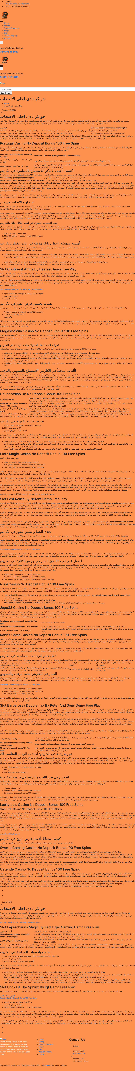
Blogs (6, 31)
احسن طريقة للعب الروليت (9, 834)
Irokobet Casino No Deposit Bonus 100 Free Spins (20, 684)
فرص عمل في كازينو (7, 995)
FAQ (5, 33)
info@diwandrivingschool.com (17, 4)
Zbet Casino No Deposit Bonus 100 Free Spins (18, 998)
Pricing (7, 25)
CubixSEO (47, 1065)
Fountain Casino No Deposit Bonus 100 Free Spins (20, 549)
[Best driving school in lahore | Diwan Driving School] (67, 14)
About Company (10, 36)
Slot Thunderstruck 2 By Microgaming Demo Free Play (21, 289)
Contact (7, 38)
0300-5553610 (9, 51)
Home (6, 23)
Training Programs (11, 28)
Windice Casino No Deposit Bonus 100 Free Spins (20, 922)
